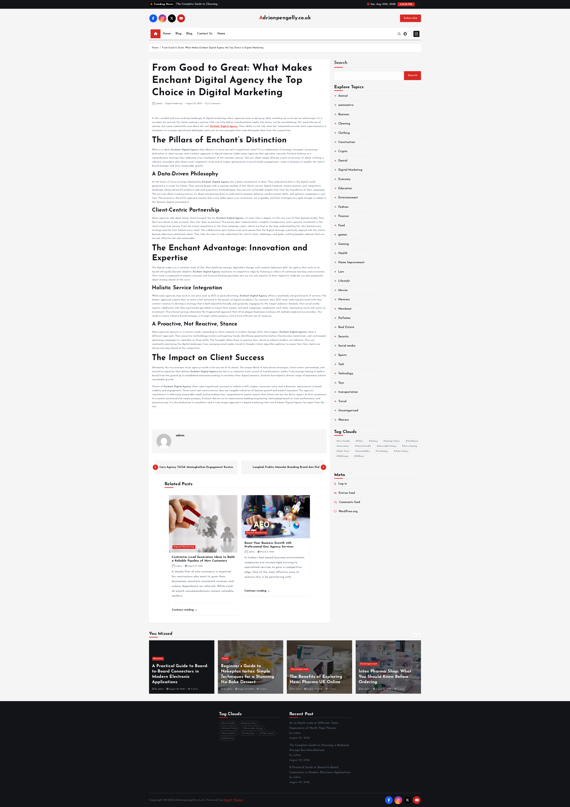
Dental (342, 160)
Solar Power (344, 451)
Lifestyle (344, 281)
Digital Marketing (173, 103)
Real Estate (346, 327)
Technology (345, 373)
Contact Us (204, 33)
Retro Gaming (410, 446)
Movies (343, 290)
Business (343, 114)
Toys (341, 383)
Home (167, 33)
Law (341, 271)
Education (345, 188)
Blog (178, 33)
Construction (346, 142)
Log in (342, 483)
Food (341, 225)
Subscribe (410, 18)
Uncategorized (348, 410)
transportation (348, 392)
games (342, 234)
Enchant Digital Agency (224, 126)
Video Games (401, 451)
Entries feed (347, 493)
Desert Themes (233, 800)
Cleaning (344, 123)
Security (343, 336)
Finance (343, 216)
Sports (342, 355)
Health (342, 253)
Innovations (343, 446)
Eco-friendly (344, 441)
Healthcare (412, 441)
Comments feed (349, 502)
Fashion (343, 207)
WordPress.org (348, 511)
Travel (342, 401)
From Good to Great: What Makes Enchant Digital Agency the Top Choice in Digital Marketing (212, 48)
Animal (343, 96)
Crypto (342, 151)
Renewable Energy (387, 446)
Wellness (360, 456)
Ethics (360, 441)
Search (340, 63)
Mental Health (364, 446)
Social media (346, 345)
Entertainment (348, 197)
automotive (346, 105)
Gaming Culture (392, 441)
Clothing (344, 133)
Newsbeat (345, 309)
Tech (341, 364)
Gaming (343, 244)
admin (159, 103)
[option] (181, 667)
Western (343, 420)
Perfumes (344, 318)
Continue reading (183, 610)
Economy (344, 179)
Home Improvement (351, 262)
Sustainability (363, 451)
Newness (344, 299)
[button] (414, 635)
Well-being (343, 456)
